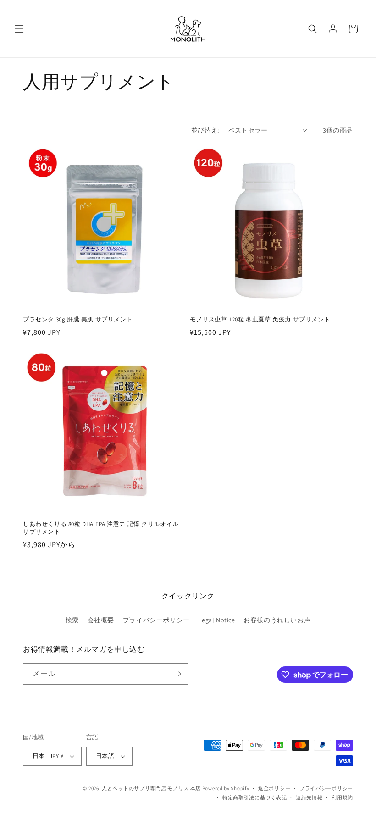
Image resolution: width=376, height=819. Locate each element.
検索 (72, 620)
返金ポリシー (274, 788)
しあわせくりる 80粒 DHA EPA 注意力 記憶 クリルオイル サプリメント (101, 528)
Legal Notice (216, 620)
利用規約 (342, 797)
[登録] (177, 674)
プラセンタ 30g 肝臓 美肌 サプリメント (78, 319)
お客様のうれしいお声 (276, 620)
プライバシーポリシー (156, 620)
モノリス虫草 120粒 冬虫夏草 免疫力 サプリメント (260, 319)
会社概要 (101, 620)
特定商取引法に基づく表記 (254, 797)
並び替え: (205, 130)
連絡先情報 (309, 797)
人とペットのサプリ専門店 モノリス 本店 (151, 788)
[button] (19, 29)
